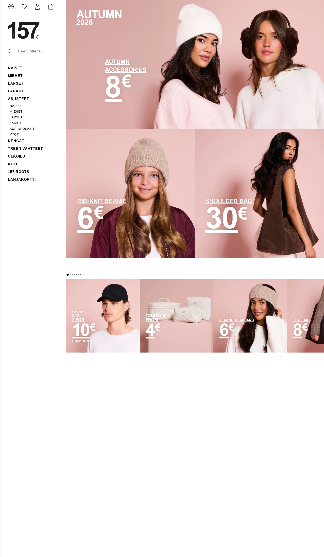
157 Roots (18, 172)
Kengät (16, 141)
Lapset (16, 83)
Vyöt (14, 134)
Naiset (16, 106)
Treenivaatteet (25, 148)
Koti (12, 164)
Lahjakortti (22, 179)
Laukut (16, 123)
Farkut (16, 91)
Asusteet (18, 99)
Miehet (15, 76)
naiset (15, 68)
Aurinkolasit (22, 128)
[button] (37, 7)
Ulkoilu (16, 156)
